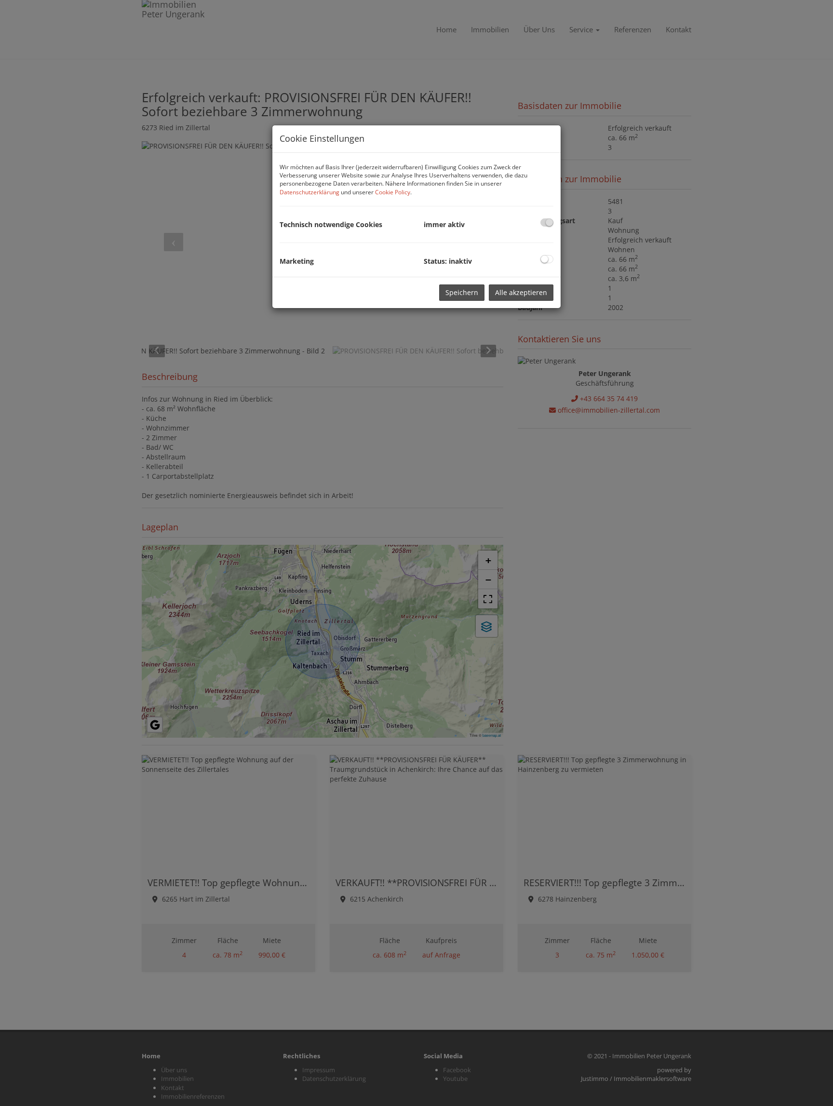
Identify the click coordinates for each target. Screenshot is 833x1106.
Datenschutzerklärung (309, 192)
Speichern (461, 292)
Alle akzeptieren (521, 292)
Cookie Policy (392, 192)
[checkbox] (546, 222)
